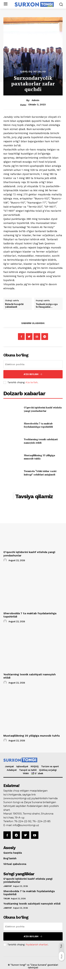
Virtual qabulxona (14, 864)
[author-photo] (5, 560)
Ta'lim (6, 898)
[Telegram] (44, 336)
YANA (26, 773)
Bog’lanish (9, 858)
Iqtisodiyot (22, 766)
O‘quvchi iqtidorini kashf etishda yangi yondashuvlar (43, 409)
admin (35, 100)
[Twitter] (29, 336)
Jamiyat (9, 766)
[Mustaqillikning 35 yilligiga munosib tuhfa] (12, 457)
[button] (61, 4)
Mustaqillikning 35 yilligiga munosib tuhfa (39, 457)
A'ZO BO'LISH (31, 374)
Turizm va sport (50, 766)
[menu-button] (5, 4)
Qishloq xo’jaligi (48, 770)
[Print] (37, 336)
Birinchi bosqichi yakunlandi (14, 305)
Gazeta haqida (12, 852)
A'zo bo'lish (32, 382)
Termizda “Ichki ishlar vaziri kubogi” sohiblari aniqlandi (40, 472)
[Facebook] (21, 336)
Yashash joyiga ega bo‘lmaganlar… (47, 305)
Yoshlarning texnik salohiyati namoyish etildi (41, 441)
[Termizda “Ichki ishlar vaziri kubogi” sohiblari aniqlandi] (12, 473)
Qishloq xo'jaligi (33, 71)
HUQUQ (35, 766)
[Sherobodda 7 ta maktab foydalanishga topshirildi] (12, 425)
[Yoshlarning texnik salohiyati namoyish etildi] (12, 441)
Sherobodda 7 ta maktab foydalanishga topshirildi (38, 425)
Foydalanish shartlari (37, 944)
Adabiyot (12, 770)
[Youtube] (34, 835)
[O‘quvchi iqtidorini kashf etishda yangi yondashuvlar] (12, 409)
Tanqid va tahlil (28, 770)
